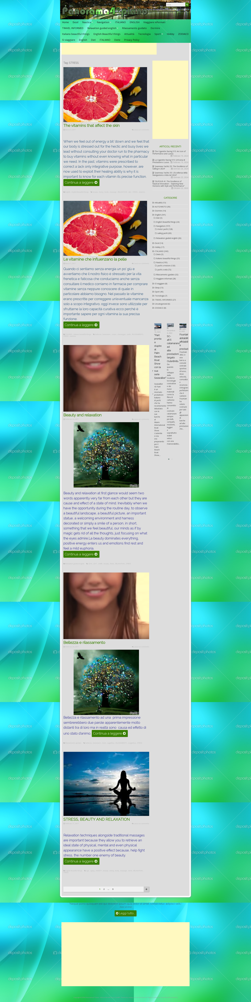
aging (92, 871)
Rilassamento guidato (134, 28)
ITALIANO (120, 22)
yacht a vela (162, 269)
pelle (129, 334)
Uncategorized (161, 304)
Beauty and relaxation (82, 415)
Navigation (103, 22)
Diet (93, 39)
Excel (75, 22)
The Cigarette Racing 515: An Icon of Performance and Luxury (169, 152)
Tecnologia (144, 34)
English (83, 39)
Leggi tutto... (126, 913)
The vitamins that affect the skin (91, 125)
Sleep (157, 287)
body (107, 192)
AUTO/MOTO (161, 206)
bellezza (98, 334)
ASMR (100, 564)
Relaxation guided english (101, 28)
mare (104, 743)
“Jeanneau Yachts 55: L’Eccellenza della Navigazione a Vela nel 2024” (169, 173)
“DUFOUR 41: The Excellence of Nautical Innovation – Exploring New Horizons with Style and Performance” (168, 183)
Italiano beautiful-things (76, 34)
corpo (114, 334)
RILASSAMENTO (137, 334)
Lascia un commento (141, 130)
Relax (112, 564)
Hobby (170, 34)
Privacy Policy (131, 39)
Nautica (86, 22)
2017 (95, 564)
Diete (117, 39)
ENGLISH (134, 22)
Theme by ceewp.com (128, 997)
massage (113, 192)
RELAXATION (122, 192)
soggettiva (132, 743)
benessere (106, 334)
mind (130, 871)
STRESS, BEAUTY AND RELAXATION (96, 819)
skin (129, 192)
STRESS (135, 192)
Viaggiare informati (154, 22)
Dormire (155, 28)
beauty (95, 192)
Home (65, 22)
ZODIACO (183, 34)
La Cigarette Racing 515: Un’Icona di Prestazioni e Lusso (168, 161)
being (101, 192)
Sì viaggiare (68, 39)
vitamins (142, 192)
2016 (90, 564)
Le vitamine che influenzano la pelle (95, 259)
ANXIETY (99, 871)
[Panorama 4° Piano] (105, 16)
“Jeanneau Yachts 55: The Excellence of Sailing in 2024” (170, 167)
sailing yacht (162, 233)
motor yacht (162, 229)
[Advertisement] (109, 49)
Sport (158, 34)
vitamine (73, 336)
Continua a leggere (82, 183)
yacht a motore (163, 265)
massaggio (122, 334)
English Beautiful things (106, 34)
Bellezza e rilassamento (84, 642)
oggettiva (110, 743)
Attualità (129, 34)
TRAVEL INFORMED (72, 28)
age (87, 871)
